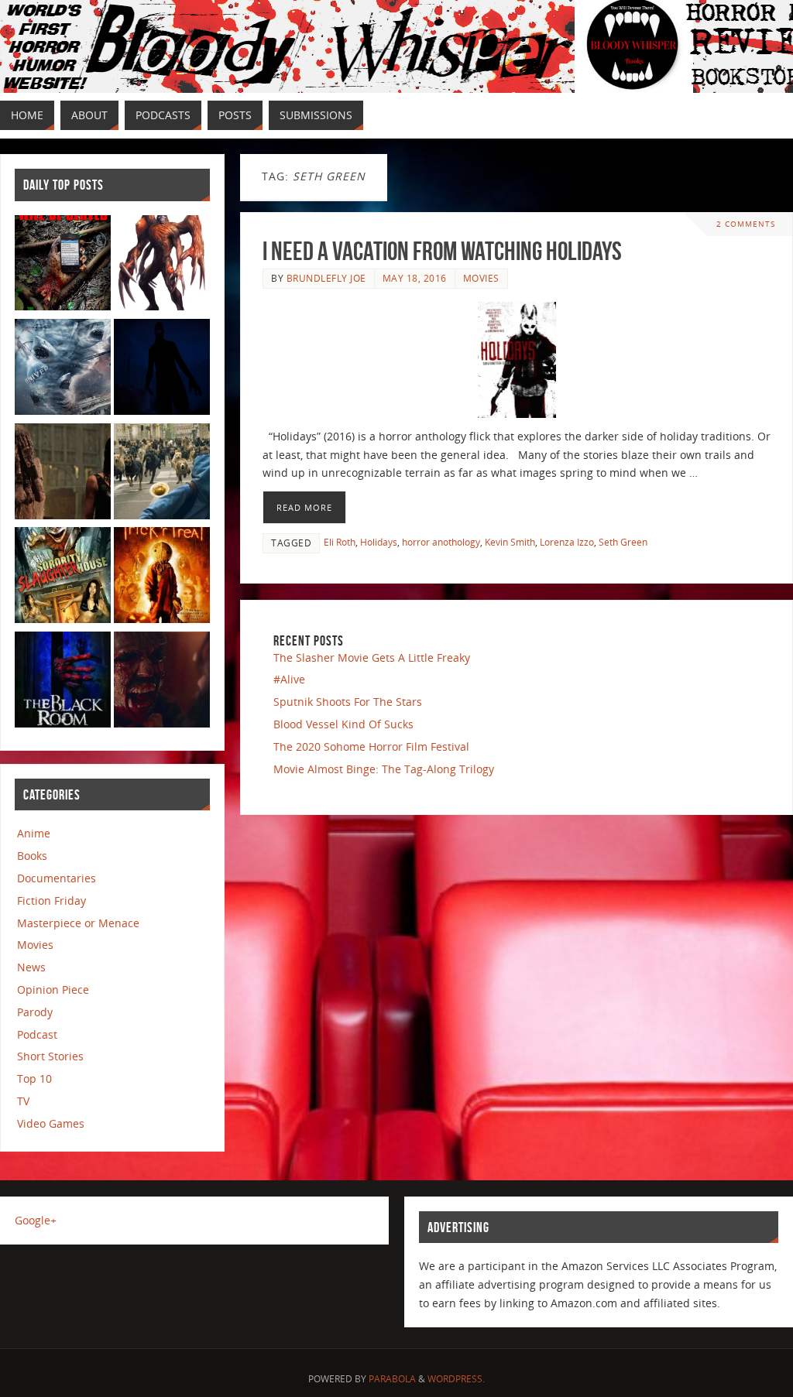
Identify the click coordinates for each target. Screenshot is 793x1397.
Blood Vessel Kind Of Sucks (343, 724)
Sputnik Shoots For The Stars (347, 701)
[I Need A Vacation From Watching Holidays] (517, 359)
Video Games (50, 1123)
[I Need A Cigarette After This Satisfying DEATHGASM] (162, 682)
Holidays (378, 542)
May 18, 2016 (415, 278)
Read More (304, 507)
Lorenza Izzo (567, 542)
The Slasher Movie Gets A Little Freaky (371, 657)
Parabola (392, 1378)
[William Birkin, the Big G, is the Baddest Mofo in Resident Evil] (162, 266)
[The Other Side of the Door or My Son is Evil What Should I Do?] (63, 474)
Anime (33, 833)
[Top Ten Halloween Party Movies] (162, 577)
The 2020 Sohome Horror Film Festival (371, 746)
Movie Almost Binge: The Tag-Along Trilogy (383, 769)
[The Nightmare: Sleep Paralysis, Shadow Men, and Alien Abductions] (162, 369)
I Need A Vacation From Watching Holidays (442, 251)
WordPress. (456, 1378)
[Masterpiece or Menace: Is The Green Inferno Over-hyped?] (63, 266)
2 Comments (745, 224)
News (31, 967)
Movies (481, 278)
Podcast (37, 1034)
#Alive (289, 679)
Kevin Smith (510, 542)
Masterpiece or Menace (78, 923)
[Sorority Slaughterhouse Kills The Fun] (63, 577)
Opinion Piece (53, 989)
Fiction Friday (51, 900)
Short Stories (50, 1056)
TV (23, 1101)
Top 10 (34, 1078)
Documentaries (56, 878)
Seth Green (623, 542)
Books (32, 855)
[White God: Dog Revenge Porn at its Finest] (162, 474)
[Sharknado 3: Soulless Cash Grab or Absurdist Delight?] (63, 369)
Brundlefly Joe (326, 278)
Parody (35, 1012)
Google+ (36, 1220)
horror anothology (441, 542)
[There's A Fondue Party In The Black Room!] (63, 682)
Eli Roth (339, 542)
